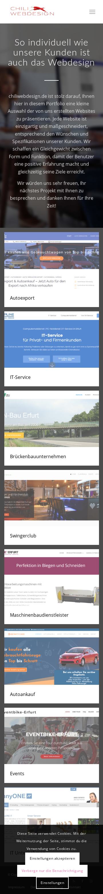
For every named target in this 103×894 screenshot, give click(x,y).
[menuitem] (92, 12)
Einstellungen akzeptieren (52, 858)
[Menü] (92, 12)
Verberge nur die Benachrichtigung (52, 870)
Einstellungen (52, 882)
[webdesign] (43, 11)
